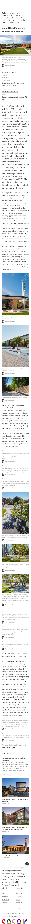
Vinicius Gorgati (8, 747)
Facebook (19, 902)
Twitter (18, 899)
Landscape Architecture (10, 91)
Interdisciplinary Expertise (12, 888)
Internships (5, 896)
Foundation (5, 899)
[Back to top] (27, 864)
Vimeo (18, 906)
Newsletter (19, 909)
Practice (17, 4)
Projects (23, 4)
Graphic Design (8, 885)
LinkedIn (18, 896)
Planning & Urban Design (12, 876)
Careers (4, 893)
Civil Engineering (20, 882)
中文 (3, 914)
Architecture (7, 873)
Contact (4, 902)
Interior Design (19, 873)
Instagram (19, 893)
